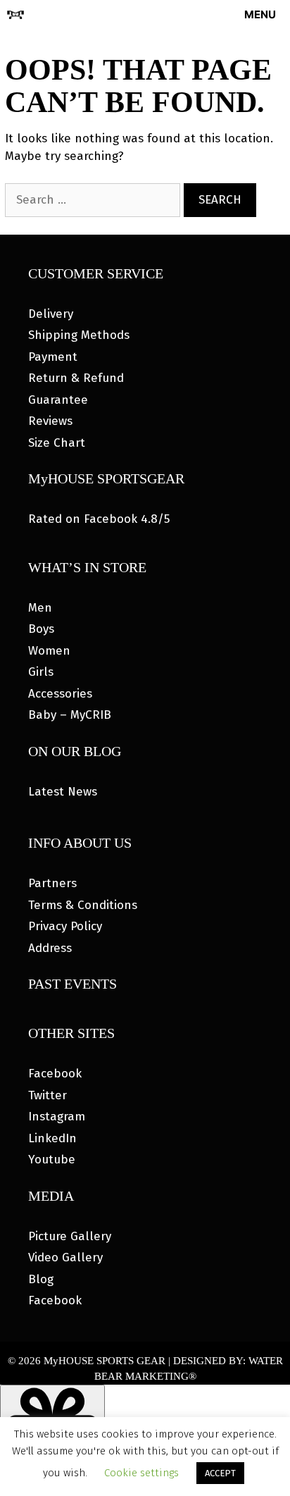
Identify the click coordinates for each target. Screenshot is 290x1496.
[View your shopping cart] (193, 15)
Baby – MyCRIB (69, 714)
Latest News (62, 791)
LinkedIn (52, 1138)
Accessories (60, 693)
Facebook (55, 1073)
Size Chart (56, 442)
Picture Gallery (69, 1236)
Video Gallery (65, 1257)
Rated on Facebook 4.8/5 (99, 519)
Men (40, 607)
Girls (40, 671)
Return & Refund (76, 378)
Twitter (47, 1095)
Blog (40, 1279)
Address (50, 948)
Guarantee (58, 399)
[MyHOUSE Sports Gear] (15, 15)
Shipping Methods (79, 335)
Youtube (51, 1159)
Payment (52, 357)
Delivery (50, 314)
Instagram (56, 1116)
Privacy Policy (65, 926)
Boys (41, 629)
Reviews (50, 421)
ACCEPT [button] (220, 1473)
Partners (52, 883)
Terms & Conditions (82, 905)
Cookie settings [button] (141, 1472)
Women (49, 650)
